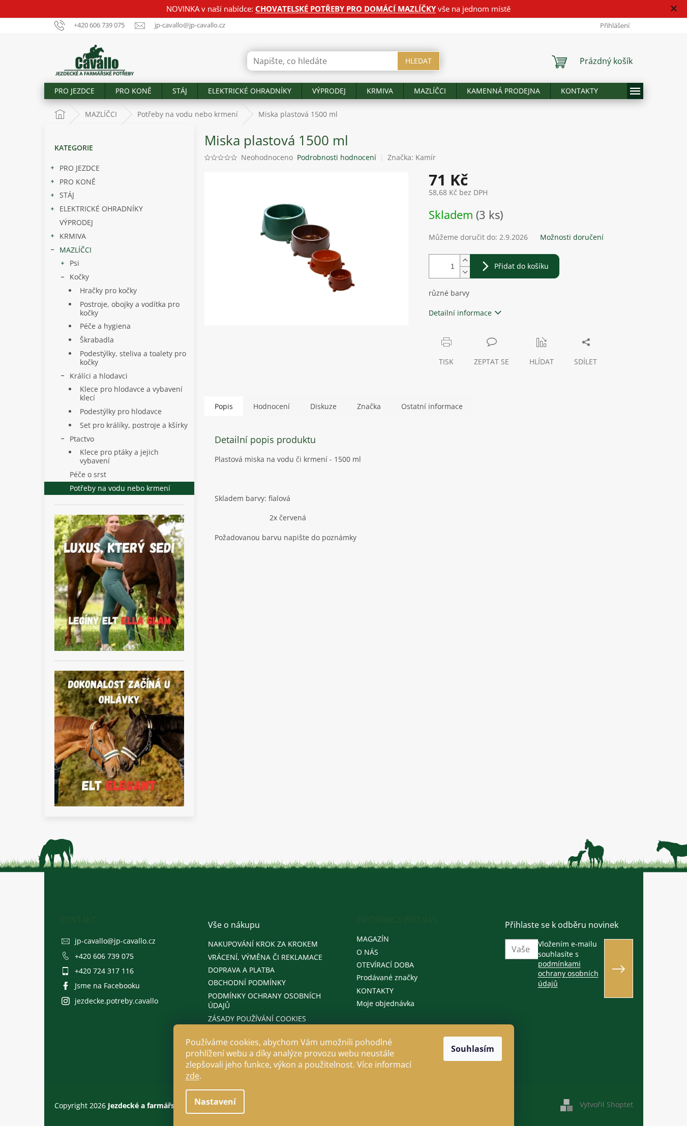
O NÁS (367, 952)
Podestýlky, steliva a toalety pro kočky (133, 358)
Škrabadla (97, 340)
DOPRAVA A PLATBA (241, 970)
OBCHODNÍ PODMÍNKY (247, 982)
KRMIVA (72, 236)
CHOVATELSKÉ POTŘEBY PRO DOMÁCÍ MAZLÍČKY (345, 9)
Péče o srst (88, 474)
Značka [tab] (369, 406)
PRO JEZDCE (79, 168)
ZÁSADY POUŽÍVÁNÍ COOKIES (257, 1018)
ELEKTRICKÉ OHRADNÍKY (101, 208)
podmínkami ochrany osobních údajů (568, 973)
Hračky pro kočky (108, 290)
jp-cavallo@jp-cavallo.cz (115, 941)
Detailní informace (460, 313)
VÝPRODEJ (76, 222)
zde (192, 1075)
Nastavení (215, 1101)
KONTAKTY (375, 990)
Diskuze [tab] (323, 406)
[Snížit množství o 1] (465, 272)
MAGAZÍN (372, 939)
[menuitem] (74, 91)
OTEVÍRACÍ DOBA (385, 964)
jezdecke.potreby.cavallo (116, 1001)
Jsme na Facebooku (107, 985)
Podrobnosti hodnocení (336, 157)
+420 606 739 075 (104, 956)
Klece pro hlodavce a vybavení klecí (131, 393)
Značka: (411, 157)
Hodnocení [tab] (271, 406)
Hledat (418, 61)
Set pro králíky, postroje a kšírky (134, 425)
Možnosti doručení (572, 237)
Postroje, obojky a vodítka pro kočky (130, 308)
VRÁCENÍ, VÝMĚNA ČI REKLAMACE (265, 957)
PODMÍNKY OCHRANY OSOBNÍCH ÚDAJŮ (264, 1000)
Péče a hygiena (105, 326)
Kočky (79, 277)
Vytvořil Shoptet (606, 1104)
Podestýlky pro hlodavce (121, 411)
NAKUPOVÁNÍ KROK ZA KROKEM (263, 944)
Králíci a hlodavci (99, 376)
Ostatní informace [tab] (432, 406)
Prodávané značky (386, 977)
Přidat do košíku (521, 266)
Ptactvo (82, 439)
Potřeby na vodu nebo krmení (120, 488)
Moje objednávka (385, 1003)
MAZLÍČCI (75, 250)
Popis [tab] (224, 406)
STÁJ (66, 195)
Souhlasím (472, 1048)
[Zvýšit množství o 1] (465, 260)
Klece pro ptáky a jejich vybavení (119, 456)
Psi (74, 263)
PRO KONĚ (77, 181)
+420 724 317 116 (104, 971)
